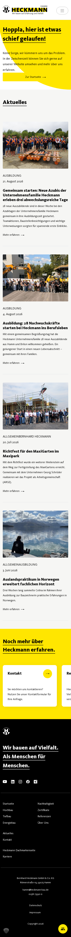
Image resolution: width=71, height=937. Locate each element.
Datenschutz (35, 905)
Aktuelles (8, 833)
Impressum (35, 912)
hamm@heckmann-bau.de (36, 889)
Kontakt (7, 839)
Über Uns (43, 822)
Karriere (7, 856)
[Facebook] (28, 781)
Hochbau (8, 810)
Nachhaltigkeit (46, 803)
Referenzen (44, 816)
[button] (6, 931)
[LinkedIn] (12, 781)
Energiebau (9, 822)
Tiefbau (7, 816)
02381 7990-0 (35, 894)
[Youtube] (5, 781)
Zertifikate (43, 810)
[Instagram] (20, 781)
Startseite (8, 803)
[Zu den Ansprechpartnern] (63, 929)
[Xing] (35, 781)
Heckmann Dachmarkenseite (19, 850)
